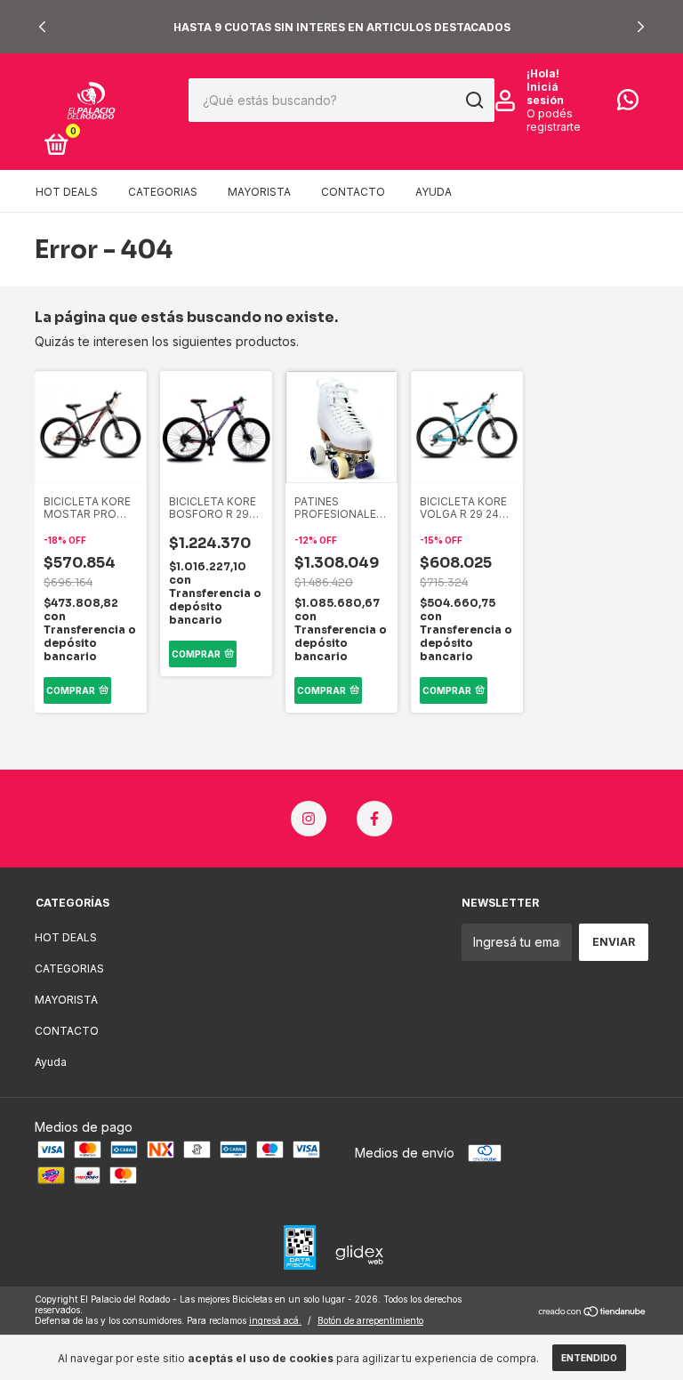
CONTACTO (353, 191)
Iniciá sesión (545, 93)
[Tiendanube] (592, 1311)
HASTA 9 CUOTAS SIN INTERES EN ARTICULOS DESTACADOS (341, 27)
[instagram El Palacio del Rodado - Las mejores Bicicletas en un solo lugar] (308, 818)
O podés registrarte (553, 120)
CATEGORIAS (162, 191)
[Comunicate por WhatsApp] (627, 103)
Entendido (589, 1357)
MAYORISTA (259, 191)
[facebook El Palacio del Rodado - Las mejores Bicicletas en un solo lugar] (374, 818)
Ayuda (433, 191)
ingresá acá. (275, 1320)
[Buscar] (473, 101)
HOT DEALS (67, 191)
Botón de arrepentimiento (370, 1320)
